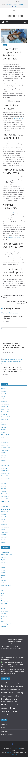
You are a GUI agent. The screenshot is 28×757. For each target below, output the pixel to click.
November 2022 (5, 504)
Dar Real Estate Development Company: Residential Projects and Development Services (12, 671)
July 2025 (3, 422)
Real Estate (4, 603)
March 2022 (4, 524)
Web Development (6, 624)
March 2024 (4, 463)
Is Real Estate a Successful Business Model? (13, 296)
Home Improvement (6, 585)
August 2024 (4, 450)
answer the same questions (14, 237)
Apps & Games (5, 552)
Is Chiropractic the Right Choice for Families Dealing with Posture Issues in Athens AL (13, 346)
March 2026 (4, 401)
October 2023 (4, 476)
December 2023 (5, 470)
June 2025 (3, 424)
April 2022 (4, 522)
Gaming (3, 575)
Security (3, 606)
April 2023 (4, 491)
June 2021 (3, 537)
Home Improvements (6, 588)
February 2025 (5, 435)
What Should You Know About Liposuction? (16, 302)
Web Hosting (4, 626)
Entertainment (5, 565)
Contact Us (4, 724)
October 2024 (4, 445)
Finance (3, 570)
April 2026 (4, 399)
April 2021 (4, 542)
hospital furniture (18, 118)
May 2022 (3, 519)
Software (3, 613)
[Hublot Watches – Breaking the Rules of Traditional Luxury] (4, 641)
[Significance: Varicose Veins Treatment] (9, 313)
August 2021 (4, 532)
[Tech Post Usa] (3, 22)
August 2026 (4, 388)
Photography (4, 601)
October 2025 (4, 414)
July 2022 (3, 514)
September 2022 (5, 509)
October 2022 (4, 506)
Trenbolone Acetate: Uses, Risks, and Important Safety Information (15, 664)
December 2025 (5, 409)
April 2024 (4, 460)
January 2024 (4, 468)
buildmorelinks (14, 62)
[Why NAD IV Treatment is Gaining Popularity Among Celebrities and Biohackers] (14, 359)
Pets (2, 598)
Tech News (4, 616)
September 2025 (5, 417)
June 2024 (3, 455)
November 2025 (5, 411)
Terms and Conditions (7, 734)
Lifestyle (3, 593)
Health (4, 45)
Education (3, 562)
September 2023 (5, 478)
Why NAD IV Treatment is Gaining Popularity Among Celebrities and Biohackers (12, 369)
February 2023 (5, 496)
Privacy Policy (5, 731)
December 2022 (5, 501)
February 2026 (5, 404)
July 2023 (3, 483)
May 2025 (3, 427)
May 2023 (3, 488)
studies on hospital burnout (13, 212)
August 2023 (4, 481)
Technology (4, 618)
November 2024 (5, 442)
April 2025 (4, 429)
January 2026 (4, 406)
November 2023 (5, 473)
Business (3, 557)
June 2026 (3, 394)
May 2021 (3, 540)
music (2, 595)
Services (3, 608)
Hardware (3, 580)
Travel (2, 621)
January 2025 (4, 437)
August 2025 (4, 419)
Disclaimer (4, 728)
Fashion (3, 567)
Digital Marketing (5, 560)
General (3, 577)
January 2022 (4, 529)
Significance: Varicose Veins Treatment (13, 318)
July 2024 (3, 452)
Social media (4, 611)
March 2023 (4, 493)
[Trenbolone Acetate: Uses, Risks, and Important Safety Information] (4, 664)
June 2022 (3, 517)
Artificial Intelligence (6, 554)
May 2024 (3, 458)
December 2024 (5, 440)
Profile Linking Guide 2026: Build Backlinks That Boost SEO (14, 5)
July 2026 (3, 391)
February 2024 (5, 465)
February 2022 (5, 527)
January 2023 (4, 499)
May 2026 (3, 396)
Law (2, 590)
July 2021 (3, 534)
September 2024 (5, 447)
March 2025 (4, 432)
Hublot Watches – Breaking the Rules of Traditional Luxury (15, 641)
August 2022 (4, 511)
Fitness (3, 572)
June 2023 (3, 486)
